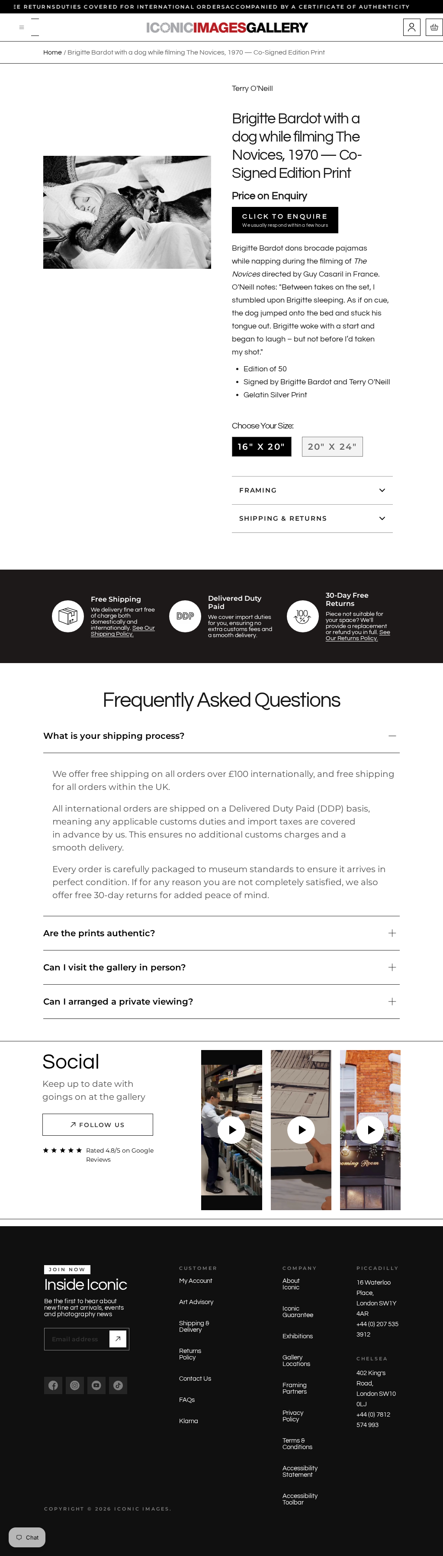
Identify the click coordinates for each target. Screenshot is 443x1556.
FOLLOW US (102, 1125)
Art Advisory (196, 1302)
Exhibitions (297, 1336)
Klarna (188, 1421)
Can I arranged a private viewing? (118, 1001)
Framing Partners (294, 1388)
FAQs (187, 1400)
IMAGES (156, 1509)
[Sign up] (117, 1338)
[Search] (35, 27)
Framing (258, 490)
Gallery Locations (296, 1360)
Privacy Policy (292, 1416)
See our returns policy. (358, 635)
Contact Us (195, 1379)
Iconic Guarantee (297, 1311)
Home (52, 52)
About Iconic (291, 1284)
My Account (195, 1281)
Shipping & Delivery (194, 1326)
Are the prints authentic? (99, 933)
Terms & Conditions (297, 1443)
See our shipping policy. (123, 631)
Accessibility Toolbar (300, 1499)
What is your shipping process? (114, 736)
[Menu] (22, 27)
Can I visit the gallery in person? (114, 967)
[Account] (412, 27)
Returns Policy (190, 1354)
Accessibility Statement (300, 1471)
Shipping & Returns (283, 518)
